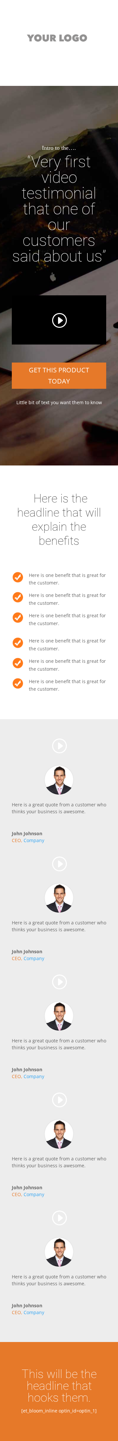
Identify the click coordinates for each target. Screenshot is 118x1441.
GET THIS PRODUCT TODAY (59, 375)
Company (34, 840)
